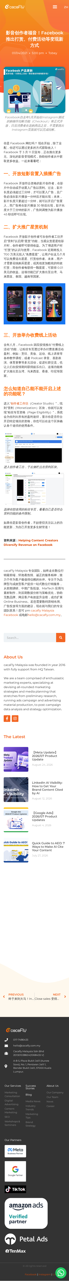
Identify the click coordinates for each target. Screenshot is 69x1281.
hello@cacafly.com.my (44, 615)
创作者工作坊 (19, 403)
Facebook (31, 1274)
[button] (55, 6)
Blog (29, 1094)
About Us (53, 1085)
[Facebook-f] (7, 718)
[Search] (60, 637)
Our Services (13, 1085)
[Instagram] (15, 718)
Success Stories (31, 1087)
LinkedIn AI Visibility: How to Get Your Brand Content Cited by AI (47, 788)
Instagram (44, 1274)
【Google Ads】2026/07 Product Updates (44, 816)
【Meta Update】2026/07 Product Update (45, 756)
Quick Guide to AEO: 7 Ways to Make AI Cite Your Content (48, 846)
